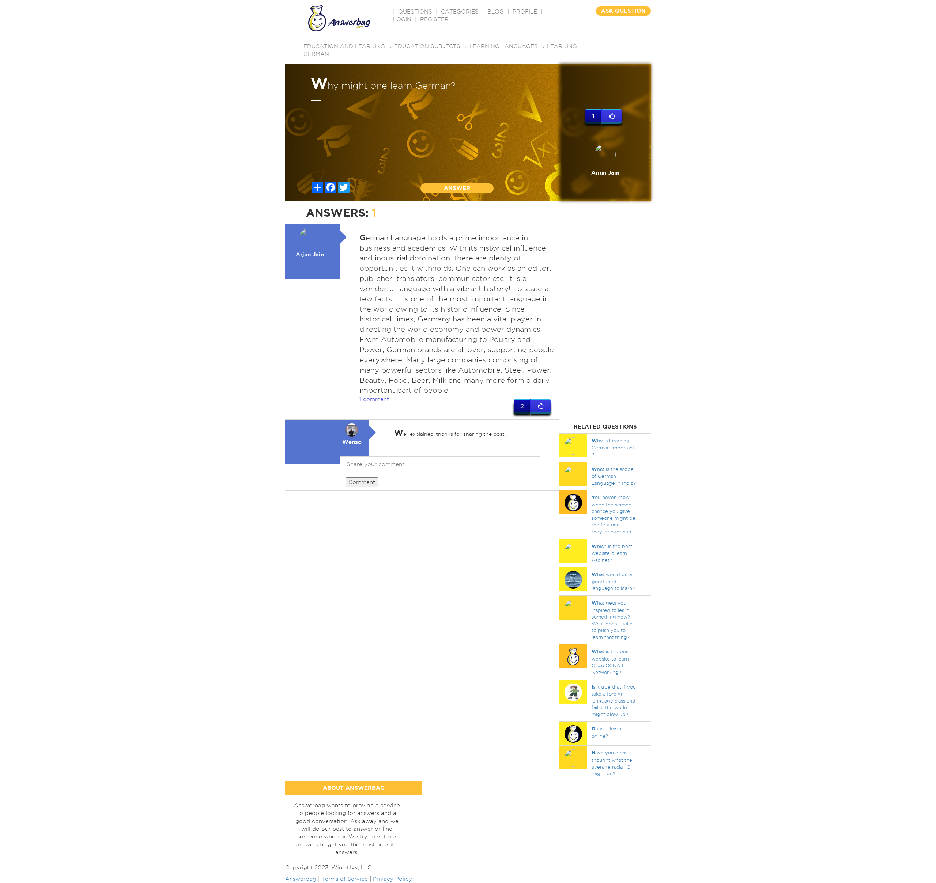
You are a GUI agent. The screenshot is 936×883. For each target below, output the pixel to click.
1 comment (374, 399)
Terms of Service (344, 879)
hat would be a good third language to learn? (613, 581)
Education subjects (427, 46)
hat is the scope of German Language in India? (614, 476)
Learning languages (503, 46)
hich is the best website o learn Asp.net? (612, 553)
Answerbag (300, 879)
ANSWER (457, 188)
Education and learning (344, 46)
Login (402, 19)
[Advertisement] (422, 542)
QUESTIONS (415, 12)
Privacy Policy (392, 879)
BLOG (495, 12)
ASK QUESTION (623, 11)
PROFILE (525, 12)
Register (434, 19)
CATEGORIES (460, 12)
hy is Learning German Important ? (613, 447)
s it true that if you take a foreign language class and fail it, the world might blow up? (614, 700)
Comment (361, 482)
